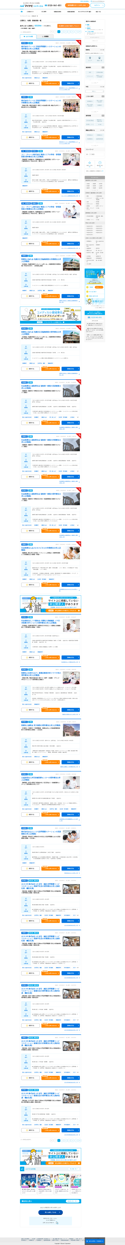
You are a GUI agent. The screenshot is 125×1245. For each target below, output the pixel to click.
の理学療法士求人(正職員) (40, 725)
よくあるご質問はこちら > (100, 307)
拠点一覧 (98, 11)
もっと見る (94, 82)
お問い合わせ (79, 1238)
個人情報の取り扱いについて (60, 1238)
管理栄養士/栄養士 (75, 1240)
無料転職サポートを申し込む (77, 5)
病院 (90, 72)
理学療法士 (24, 1240)
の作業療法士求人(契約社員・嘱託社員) (40, 938)
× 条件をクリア (95, 40)
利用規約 (71, 1238)
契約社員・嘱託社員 (99, 120)
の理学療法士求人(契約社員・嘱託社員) (40, 886)
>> (79, 31)
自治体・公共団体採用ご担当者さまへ (41, 1238)
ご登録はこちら (98, 287)
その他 (99, 124)
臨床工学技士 (55, 1240)
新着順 (46, 36)
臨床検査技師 (47, 1240)
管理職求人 (90, 101)
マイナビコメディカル (25, 16)
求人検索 (44, 11)
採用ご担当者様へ (84, 1)
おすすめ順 (29, 36)
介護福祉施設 (99, 72)
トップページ (21, 11)
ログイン (97, 5)
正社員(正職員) (90, 120)
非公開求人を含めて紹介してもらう (69, 26)
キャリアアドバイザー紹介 (84, 11)
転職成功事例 (57, 11)
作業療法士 (31, 1240)
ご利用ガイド (30, 11)
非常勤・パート (90, 124)
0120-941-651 (53, 5)
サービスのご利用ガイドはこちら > (98, 305)
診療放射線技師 (65, 1240)
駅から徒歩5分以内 (99, 101)
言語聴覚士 (39, 1240)
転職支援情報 (71, 11)
